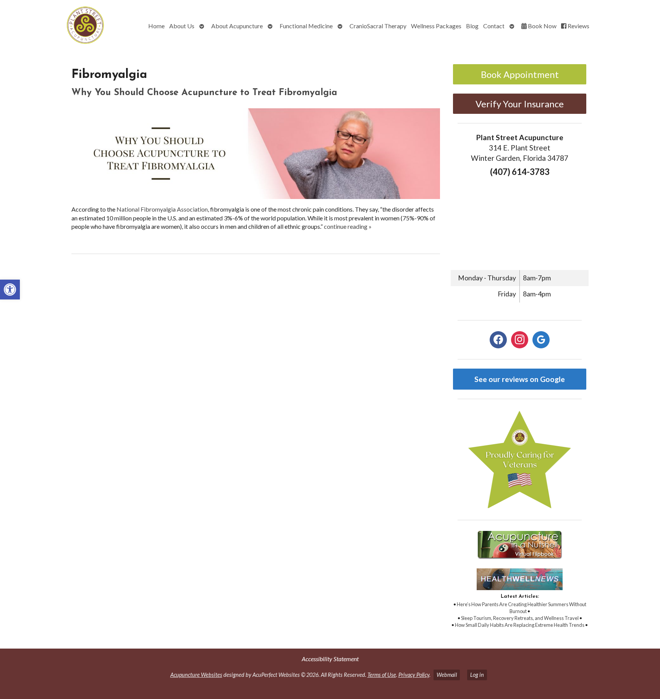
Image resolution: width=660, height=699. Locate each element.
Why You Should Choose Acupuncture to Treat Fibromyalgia (204, 92)
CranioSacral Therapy (377, 25)
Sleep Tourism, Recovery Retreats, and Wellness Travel (520, 618)
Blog (472, 25)
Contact (494, 25)
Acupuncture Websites (196, 674)
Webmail (447, 674)
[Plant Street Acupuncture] (58, 26)
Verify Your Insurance (520, 103)
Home (156, 25)
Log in (477, 674)
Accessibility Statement (330, 658)
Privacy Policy (413, 674)
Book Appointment (520, 74)
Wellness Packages (436, 25)
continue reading (348, 226)
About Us (181, 25)
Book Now (541, 25)
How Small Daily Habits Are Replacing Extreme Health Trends (519, 625)
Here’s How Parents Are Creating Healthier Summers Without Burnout (521, 607)
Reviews (577, 25)
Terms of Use (381, 674)
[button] (10, 289)
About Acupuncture (237, 25)
